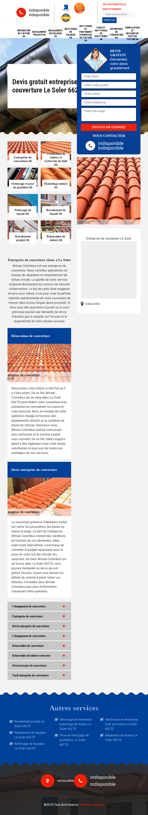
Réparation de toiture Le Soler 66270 (121, 737)
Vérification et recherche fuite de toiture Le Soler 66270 (121, 724)
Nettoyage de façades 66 (71, 33)
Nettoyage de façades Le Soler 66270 (29, 746)
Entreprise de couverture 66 (116, 33)
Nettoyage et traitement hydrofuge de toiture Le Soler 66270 (76, 724)
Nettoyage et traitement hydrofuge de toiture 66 (85, 33)
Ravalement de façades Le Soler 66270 (30, 735)
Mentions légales (92, 805)
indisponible (39, 10)
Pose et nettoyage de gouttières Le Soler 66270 (74, 739)
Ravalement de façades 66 (55, 33)
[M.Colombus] (8, 19)
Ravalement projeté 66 (39, 33)
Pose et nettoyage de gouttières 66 (101, 33)
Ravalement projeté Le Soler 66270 (29, 724)
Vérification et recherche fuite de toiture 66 (132, 33)
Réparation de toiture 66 (23, 33)
